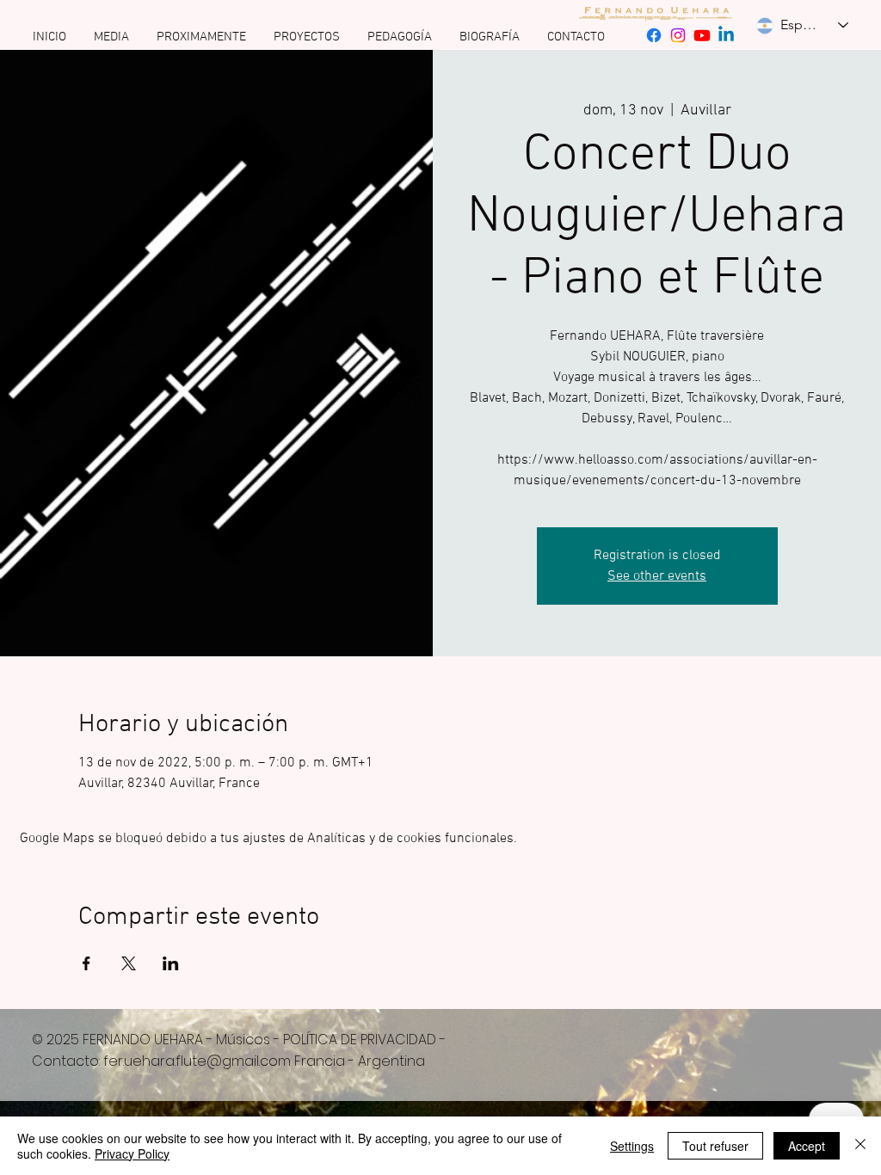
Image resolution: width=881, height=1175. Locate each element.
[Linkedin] (726, 35)
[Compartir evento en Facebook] (86, 963)
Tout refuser (715, 1145)
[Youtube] (702, 35)
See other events (656, 576)
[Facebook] (653, 35)
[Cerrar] (860, 1145)
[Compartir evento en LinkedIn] (171, 963)
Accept (806, 1145)
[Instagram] (677, 35)
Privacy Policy (132, 1153)
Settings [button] (632, 1145)
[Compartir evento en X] (128, 963)
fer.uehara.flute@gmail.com (197, 1061)
